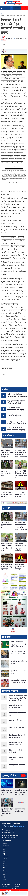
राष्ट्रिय (4, 877)
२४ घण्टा (13, 508)
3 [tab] (15, 888)
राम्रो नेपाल (5, 857)
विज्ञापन (4, 848)
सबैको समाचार (9, 38)
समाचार (4, 879)
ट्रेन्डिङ (4, 861)
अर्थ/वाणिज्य (5, 859)
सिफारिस (5, 866)
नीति (4, 852)
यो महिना (23, 508)
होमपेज (2, 14)
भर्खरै (4, 875)
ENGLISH (25, 8)
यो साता (18, 508)
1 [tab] (12, 888)
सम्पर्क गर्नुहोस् (6, 846)
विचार (4, 863)
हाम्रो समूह (5, 843)
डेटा (4, 850)
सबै (23, 775)
